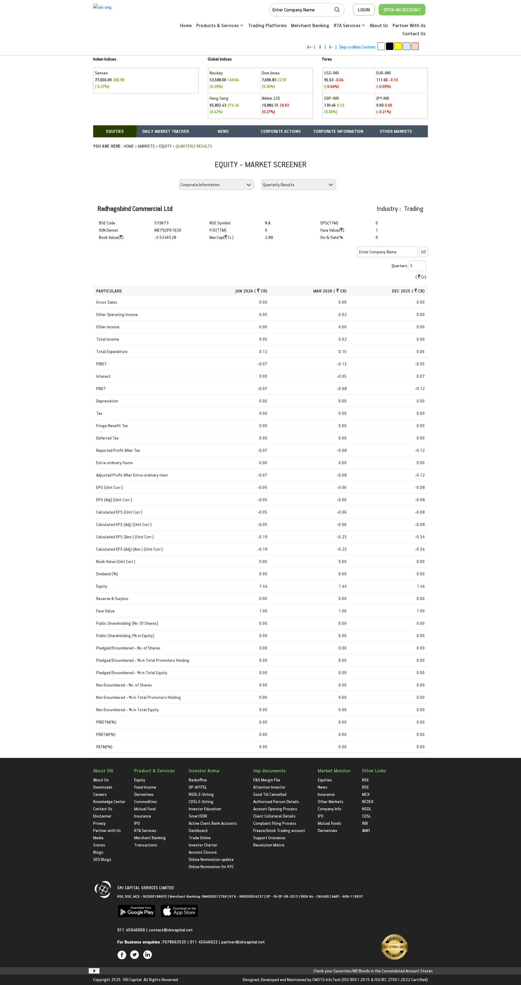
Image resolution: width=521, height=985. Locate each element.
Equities (325, 780)
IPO (137, 823)
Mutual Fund (145, 808)
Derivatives (144, 794)
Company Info (329, 808)
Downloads (102, 787)
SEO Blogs (102, 859)
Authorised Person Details (276, 801)
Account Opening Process (275, 808)
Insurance (142, 816)
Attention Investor (269, 787)
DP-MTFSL (198, 787)
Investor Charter (203, 845)
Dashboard (198, 830)
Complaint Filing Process (274, 823)
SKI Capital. (133, 979)
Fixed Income (145, 787)
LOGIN (364, 10)
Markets (146, 146)
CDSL (366, 816)
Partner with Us (107, 830)
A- (331, 47)
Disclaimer (102, 816)
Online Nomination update (211, 859)
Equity (165, 146)
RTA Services (348, 25)
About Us (379, 25)
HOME (129, 146)
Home (186, 25)
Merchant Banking (310, 25)
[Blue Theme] (406, 46)
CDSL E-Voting (201, 801)
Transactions (145, 845)
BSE (365, 787)
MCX (365, 794)
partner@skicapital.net (243, 942)
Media (98, 837)
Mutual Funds (329, 823)
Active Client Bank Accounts (213, 823)
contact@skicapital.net (171, 930)
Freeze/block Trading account (279, 830)
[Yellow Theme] (398, 46)
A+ (309, 47)
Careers (100, 794)
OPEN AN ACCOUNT (402, 10)
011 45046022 (204, 942)
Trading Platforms (267, 25)
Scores (99, 845)
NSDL (366, 808)
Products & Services (218, 25)
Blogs (98, 852)
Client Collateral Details (274, 816)
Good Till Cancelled (269, 794)
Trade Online (200, 837)
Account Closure (203, 852)
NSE (365, 780)
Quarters (399, 265)
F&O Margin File (266, 780)
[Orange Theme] (415, 46)
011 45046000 (131, 930)
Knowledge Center (109, 801)
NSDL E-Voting (201, 794)
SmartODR (198, 816)
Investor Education (205, 808)
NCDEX (367, 801)
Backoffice (198, 780)
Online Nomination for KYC (211, 866)
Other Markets (330, 801)
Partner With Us (409, 25)
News (322, 787)
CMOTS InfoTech (326, 979)
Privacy (99, 823)
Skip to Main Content (357, 47)
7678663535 (174, 942)
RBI (365, 823)
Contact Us (414, 33)
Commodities (145, 801)
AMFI (366, 830)
